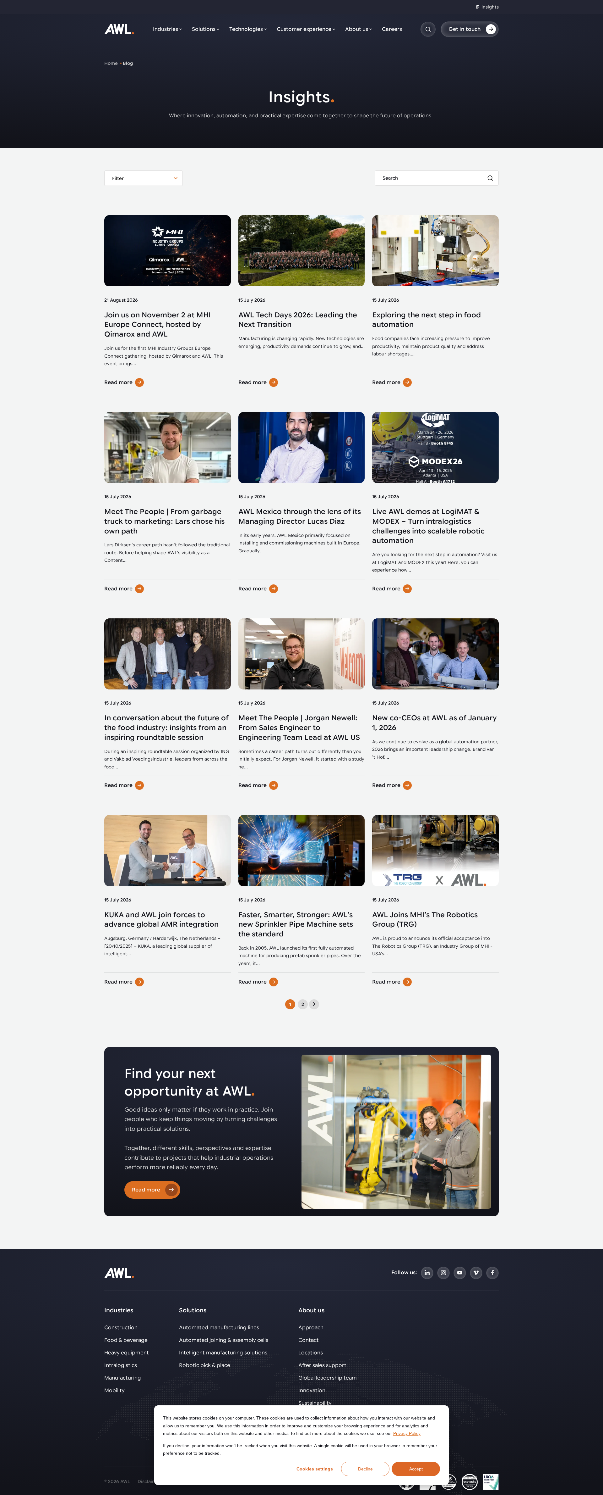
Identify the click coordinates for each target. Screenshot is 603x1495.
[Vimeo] (476, 1273)
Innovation (311, 1390)
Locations (310, 1353)
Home (111, 63)
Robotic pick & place (204, 1365)
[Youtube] (459, 1273)
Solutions (203, 29)
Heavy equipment (126, 1353)
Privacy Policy (407, 1433)
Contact (308, 1340)
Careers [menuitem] (392, 29)
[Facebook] (492, 1273)
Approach (310, 1328)
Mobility (114, 1390)
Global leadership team (327, 1378)
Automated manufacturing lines (219, 1328)
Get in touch (464, 29)
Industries (165, 29)
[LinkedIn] (427, 1273)
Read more (118, 382)
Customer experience (304, 29)
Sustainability (315, 1403)
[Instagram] (443, 1273)
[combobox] (143, 178)
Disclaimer (149, 1481)
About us (356, 29)
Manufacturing (122, 1378)
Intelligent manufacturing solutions (223, 1353)
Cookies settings (314, 1468)
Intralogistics (120, 1365)
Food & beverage (126, 1340)
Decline (365, 1468)
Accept (416, 1468)
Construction (121, 1328)
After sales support (322, 1365)
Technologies (246, 29)
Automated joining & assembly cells (223, 1340)
